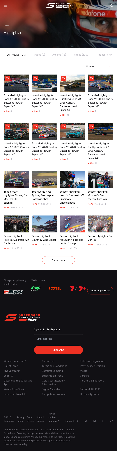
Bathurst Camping (52, 370)
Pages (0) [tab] (39, 54)
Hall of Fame (11, 366)
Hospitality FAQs (89, 394)
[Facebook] (94, 421)
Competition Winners (54, 394)
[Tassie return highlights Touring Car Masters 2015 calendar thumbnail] (16, 179)
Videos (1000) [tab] (81, 54)
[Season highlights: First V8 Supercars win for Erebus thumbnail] (16, 224)
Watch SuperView (14, 389)
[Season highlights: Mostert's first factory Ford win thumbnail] (100, 179)
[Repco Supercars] (58, 5)
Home (6, 26)
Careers (84, 375)
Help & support (41, 419)
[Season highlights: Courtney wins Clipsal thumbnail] (44, 224)
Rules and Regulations (93, 361)
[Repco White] (13, 292)
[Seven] (78, 288)
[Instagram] (86, 421)
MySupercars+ (12, 370)
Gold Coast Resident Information (53, 382)
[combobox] (85, 66)
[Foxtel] (55, 288)
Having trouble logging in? (53, 417)
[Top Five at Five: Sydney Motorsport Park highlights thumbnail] (44, 179)
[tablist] (58, 53)
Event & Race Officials (92, 366)
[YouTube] (103, 421)
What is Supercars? (15, 361)
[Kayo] (35, 288)
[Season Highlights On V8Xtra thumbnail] (100, 224)
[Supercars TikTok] (111, 421)
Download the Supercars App (18, 382)
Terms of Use (30, 419)
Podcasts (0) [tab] (104, 54)
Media (83, 370)
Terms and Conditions (54, 366)
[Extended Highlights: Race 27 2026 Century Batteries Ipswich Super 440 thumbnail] (100, 83)
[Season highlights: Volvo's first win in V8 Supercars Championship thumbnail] (72, 179)
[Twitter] (77, 421)
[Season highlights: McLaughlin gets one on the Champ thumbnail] (72, 224)
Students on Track (52, 375)
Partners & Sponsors (92, 380)
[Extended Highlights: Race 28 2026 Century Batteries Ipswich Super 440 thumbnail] (16, 83)
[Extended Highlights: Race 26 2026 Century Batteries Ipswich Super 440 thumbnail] (44, 131)
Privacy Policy (20, 419)
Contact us (48, 361)
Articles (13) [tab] (59, 54)
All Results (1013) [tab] (17, 54)
